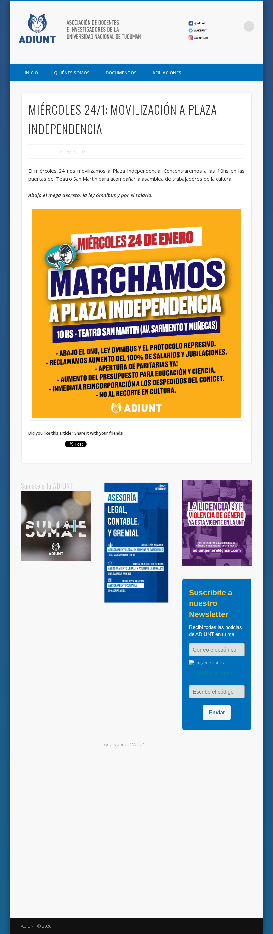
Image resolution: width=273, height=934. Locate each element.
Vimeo (255, 57)
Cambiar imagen (212, 673)
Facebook (228, 57)
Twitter (242, 57)
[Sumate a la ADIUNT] (56, 559)
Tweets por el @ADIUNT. (125, 744)
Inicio (31, 73)
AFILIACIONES (166, 73)
